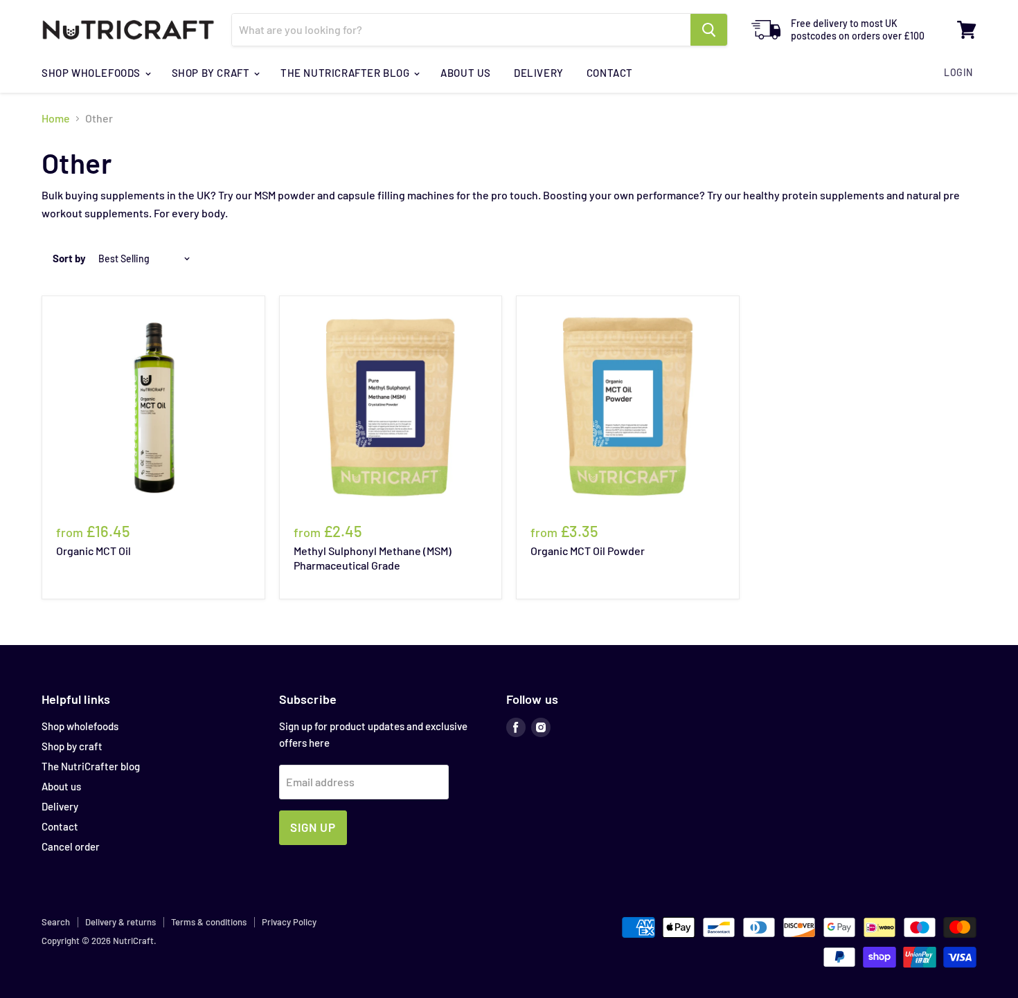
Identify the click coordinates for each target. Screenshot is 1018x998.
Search (56, 921)
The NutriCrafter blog (346, 72)
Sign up (313, 827)
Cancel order (71, 846)
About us (465, 72)
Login (958, 72)
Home (56, 118)
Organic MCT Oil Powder (587, 550)
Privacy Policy (289, 921)
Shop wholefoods (92, 72)
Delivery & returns (120, 921)
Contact (610, 72)
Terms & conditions (209, 921)
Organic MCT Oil (93, 550)
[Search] (708, 30)
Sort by (69, 258)
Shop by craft (212, 72)
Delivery (539, 72)
